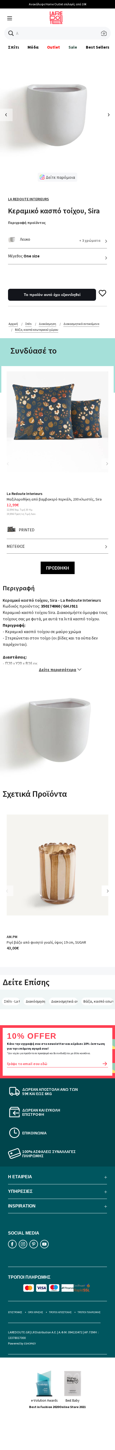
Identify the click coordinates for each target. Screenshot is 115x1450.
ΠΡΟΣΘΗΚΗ (57, 568)
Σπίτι (13, 47)
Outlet (53, 47)
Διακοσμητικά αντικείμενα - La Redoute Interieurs (64, 1001)
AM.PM (12, 936)
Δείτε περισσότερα (57, 669)
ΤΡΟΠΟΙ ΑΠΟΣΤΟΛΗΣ (60, 1312)
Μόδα (33, 47)
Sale (72, 47)
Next (107, 463)
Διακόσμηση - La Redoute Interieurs (35, 1001)
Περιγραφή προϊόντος (27, 222)
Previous (10, 467)
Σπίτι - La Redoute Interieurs (12, 1001)
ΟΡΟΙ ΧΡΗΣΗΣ (35, 1312)
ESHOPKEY (30, 1343)
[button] (11, 33)
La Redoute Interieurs (28, 199)
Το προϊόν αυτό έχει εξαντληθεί (52, 294)
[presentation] (6, 115)
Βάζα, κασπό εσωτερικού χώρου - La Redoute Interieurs (98, 1001)
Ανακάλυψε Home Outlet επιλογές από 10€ (57, 4)
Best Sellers (98, 47)
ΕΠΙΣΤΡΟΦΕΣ (15, 1312)
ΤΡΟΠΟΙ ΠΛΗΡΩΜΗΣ (89, 1312)
